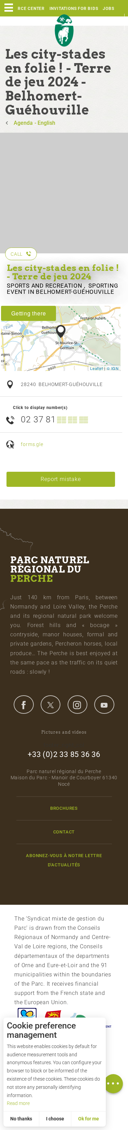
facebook (23, 704)
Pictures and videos (64, 732)
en (116, 22)
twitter (50, 704)
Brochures (64, 808)
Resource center (24, 8)
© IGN (113, 368)
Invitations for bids (73, 8)
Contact (64, 831)
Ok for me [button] (88, 1118)
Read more (18, 1103)
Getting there (28, 313)
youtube (104, 704)
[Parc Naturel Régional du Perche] (64, 30)
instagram (77, 704)
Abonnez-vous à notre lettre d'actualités (64, 860)
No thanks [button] (21, 1118)
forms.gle (32, 444)
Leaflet (96, 368)
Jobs (108, 8)
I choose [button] (55, 1118)
